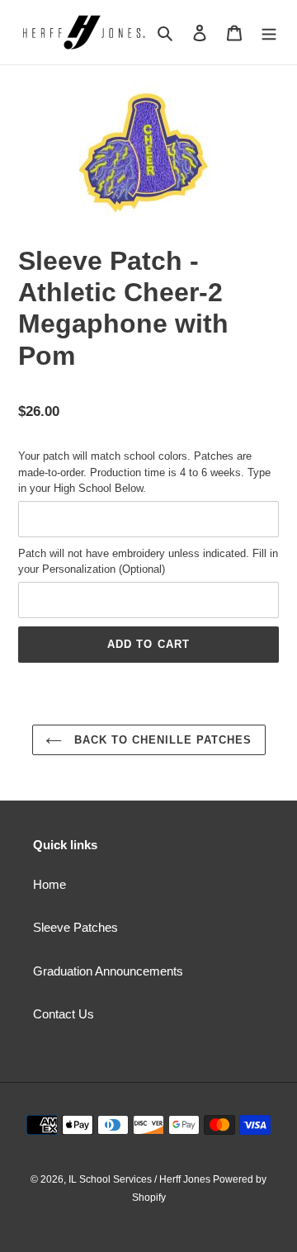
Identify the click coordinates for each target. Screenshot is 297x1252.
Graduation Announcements (108, 971)
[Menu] (269, 32)
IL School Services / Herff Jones (140, 1179)
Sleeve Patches (75, 927)
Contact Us (63, 1014)
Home (49, 884)
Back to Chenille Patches (161, 740)
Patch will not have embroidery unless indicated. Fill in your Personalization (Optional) (148, 561)
